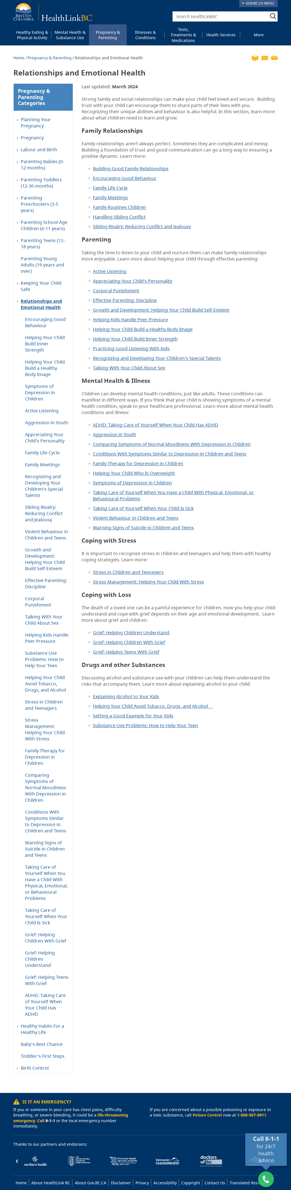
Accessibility (165, 1182)
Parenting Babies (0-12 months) (42, 164)
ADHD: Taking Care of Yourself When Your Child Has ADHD (45, 1004)
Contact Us (215, 1182)
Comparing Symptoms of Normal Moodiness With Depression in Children (45, 787)
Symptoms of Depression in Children (40, 392)
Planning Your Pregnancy (36, 122)
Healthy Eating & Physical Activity (32, 35)
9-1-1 (50, 1120)
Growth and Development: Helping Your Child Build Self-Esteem (45, 559)
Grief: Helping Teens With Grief (46, 980)
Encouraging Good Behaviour (45, 322)
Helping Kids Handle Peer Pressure (46, 638)
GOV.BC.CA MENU (259, 3)
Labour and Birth (39, 149)
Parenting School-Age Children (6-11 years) (44, 225)
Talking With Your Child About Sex (44, 620)
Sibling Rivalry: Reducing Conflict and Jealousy (44, 513)
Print (255, 57)
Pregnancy (32, 138)
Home (18, 57)
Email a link (274, 57)
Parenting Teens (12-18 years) (43, 243)
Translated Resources (250, 1182)
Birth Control (35, 1068)
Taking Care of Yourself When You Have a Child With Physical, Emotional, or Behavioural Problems (46, 882)
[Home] (52, 12)
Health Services (221, 34)
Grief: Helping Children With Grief (45, 937)
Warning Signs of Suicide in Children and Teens (45, 848)
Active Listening (42, 411)
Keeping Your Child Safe (41, 286)
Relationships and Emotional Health (41, 304)
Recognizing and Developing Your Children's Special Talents (44, 485)
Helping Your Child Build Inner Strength (45, 343)
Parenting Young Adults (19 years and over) (42, 264)
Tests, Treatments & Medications (183, 35)
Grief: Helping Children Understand (40, 959)
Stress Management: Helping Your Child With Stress (45, 729)
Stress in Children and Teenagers (44, 705)
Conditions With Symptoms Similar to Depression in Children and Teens (45, 821)
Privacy (142, 1182)
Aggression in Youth (46, 422)
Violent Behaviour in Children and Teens (46, 534)
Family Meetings (42, 464)
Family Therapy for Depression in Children (45, 757)
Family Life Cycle (42, 453)
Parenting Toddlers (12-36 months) (41, 183)
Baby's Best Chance (42, 1044)
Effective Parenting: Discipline (46, 583)
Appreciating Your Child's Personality (45, 437)
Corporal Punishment (38, 601)
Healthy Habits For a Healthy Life (42, 1029)
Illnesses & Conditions (145, 35)
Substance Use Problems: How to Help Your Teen (44, 659)
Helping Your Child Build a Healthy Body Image (45, 368)
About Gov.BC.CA (90, 1182)
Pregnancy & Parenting (108, 35)
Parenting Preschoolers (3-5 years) (39, 204)
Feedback (264, 57)
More (259, 34)
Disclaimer (121, 1182)
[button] (16, 1161)
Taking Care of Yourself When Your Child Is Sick (46, 916)
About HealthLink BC (50, 1182)
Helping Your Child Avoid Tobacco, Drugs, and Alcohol (45, 683)
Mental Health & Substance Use (70, 35)
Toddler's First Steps (43, 1056)
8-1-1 (272, 1139)
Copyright (190, 1182)
